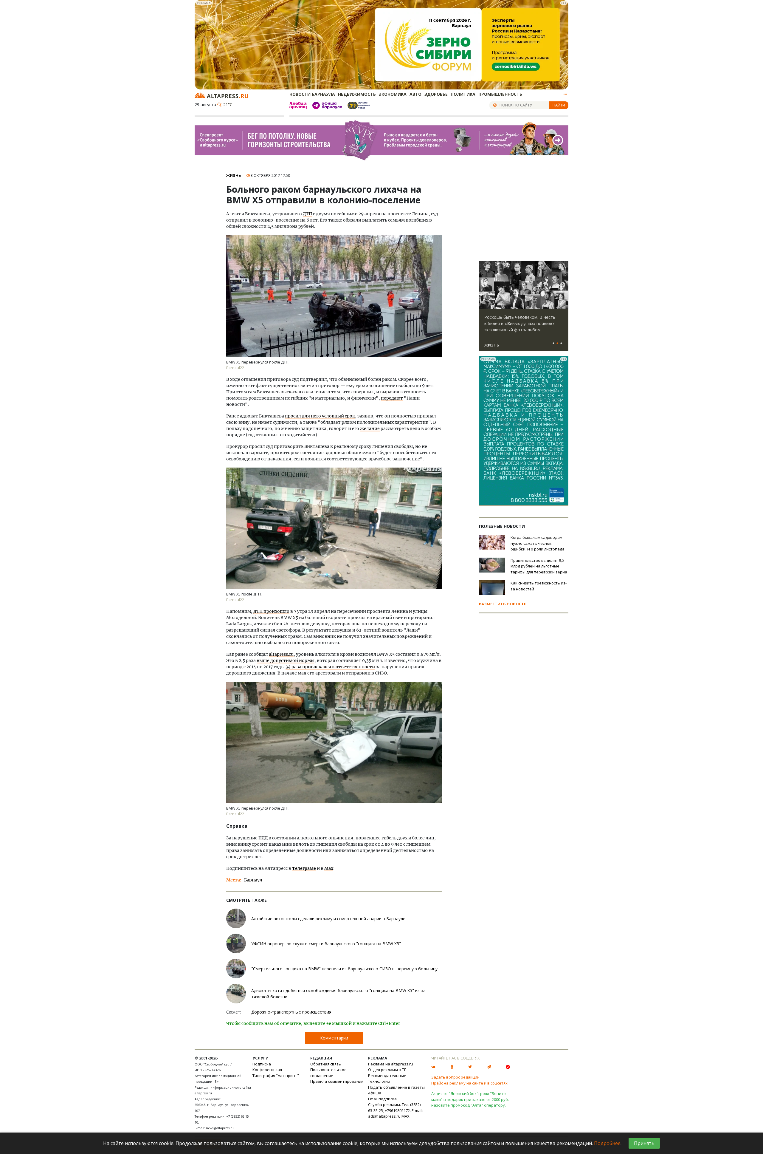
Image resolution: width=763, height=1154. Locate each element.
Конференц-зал (267, 1069)
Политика (463, 94)
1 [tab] (553, 343)
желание (370, 428)
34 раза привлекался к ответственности (330, 666)
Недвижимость (357, 94)
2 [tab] (557, 343)
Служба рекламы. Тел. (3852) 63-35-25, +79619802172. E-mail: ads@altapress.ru (395, 1110)
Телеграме (304, 868)
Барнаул (253, 880)
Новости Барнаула (312, 94)
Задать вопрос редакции (455, 1077)
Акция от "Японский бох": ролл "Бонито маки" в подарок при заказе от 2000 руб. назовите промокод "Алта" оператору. (470, 1099)
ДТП (307, 213)
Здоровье (436, 94)
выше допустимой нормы (285, 660)
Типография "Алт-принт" (275, 1075)
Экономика (393, 94)
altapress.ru (281, 654)
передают (392, 398)
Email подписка (382, 1099)
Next (563, 285)
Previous (485, 285)
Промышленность (500, 94)
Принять (644, 1143)
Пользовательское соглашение (328, 1072)
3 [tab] (561, 343)
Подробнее (607, 1143)
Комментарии (334, 1038)
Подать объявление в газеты (396, 1087)
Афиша (374, 1093)
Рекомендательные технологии (387, 1078)
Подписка (261, 1064)
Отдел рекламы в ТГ (387, 1069)
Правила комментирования (336, 1081)
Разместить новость (503, 604)
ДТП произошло (271, 611)
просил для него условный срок (320, 416)
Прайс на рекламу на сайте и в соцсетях (469, 1083)
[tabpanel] (523, 308)
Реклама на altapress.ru (390, 1064)
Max (328, 868)
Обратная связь (325, 1064)
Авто (415, 94)
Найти (559, 105)
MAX (405, 1116)
